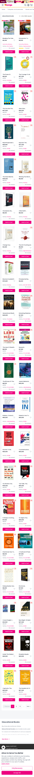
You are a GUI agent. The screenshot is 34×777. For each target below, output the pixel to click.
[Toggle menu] (3, 5)
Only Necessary (17, 768)
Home (3, 9)
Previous (7, 706)
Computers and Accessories (15, 9)
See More (5, 739)
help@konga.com (12, 749)
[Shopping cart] (31, 5)
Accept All (17, 773)
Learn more (5, 764)
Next (28, 706)
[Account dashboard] (28, 5)
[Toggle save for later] (14, 40)
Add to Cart (9, 52)
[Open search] (25, 5)
